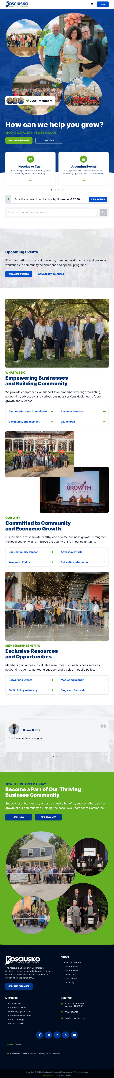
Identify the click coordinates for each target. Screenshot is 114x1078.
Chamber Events (19, 274)
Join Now (19, 817)
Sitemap (56, 1053)
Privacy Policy (45, 1053)
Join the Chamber (19, 986)
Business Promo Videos (19, 1015)
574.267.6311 (71, 1012)
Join (102, 4)
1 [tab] (51, 190)
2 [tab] (55, 190)
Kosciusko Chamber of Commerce (17, 4)
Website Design (49, 1075)
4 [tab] (62, 190)
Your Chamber (70, 978)
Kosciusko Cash (15, 1023)
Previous (7, 171)
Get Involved (48, 817)
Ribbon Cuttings (16, 1019)
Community (69, 982)
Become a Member (18, 140)
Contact (48, 140)
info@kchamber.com (75, 1018)
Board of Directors (72, 962)
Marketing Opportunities (20, 1011)
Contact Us (69, 974)
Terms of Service (29, 1053)
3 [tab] (59, 190)
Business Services (17, 1007)
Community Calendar (51, 274)
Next (106, 171)
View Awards (98, 199)
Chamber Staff (71, 966)
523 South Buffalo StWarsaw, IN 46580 (75, 1004)
